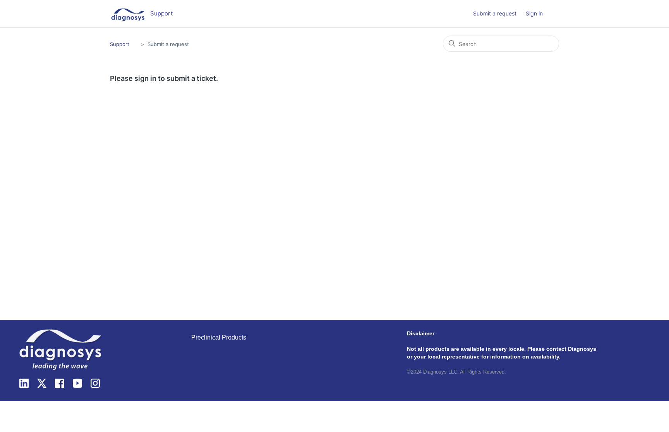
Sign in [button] (534, 13)
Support (119, 44)
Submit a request (494, 13)
